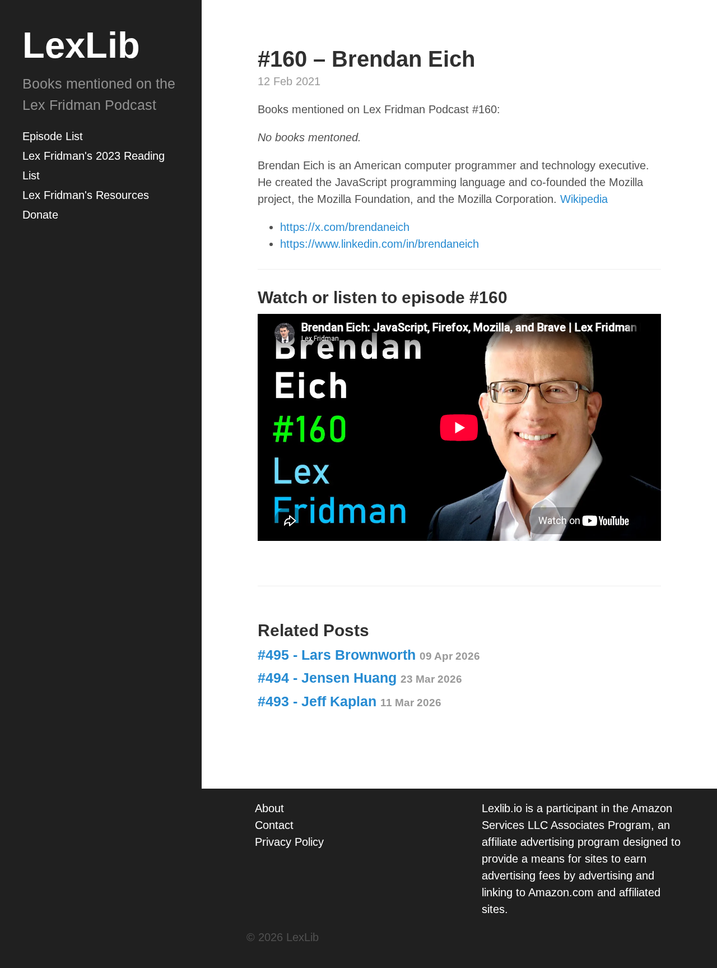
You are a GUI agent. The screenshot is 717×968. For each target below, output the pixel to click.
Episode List (52, 136)
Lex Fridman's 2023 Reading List (93, 166)
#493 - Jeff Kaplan (349, 701)
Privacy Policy (289, 842)
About (269, 808)
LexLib (81, 45)
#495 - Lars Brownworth (369, 655)
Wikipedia (584, 199)
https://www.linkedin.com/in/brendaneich (379, 244)
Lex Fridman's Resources (85, 195)
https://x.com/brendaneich (344, 227)
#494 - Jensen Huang (360, 678)
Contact (274, 825)
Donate (40, 215)
